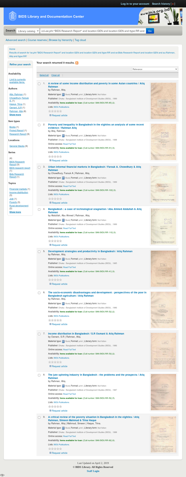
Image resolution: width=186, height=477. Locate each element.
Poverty (13, 202)
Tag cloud (80, 40)
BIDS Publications (61, 107)
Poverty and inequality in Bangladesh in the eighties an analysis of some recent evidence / (96, 126)
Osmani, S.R (15, 107)
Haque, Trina (15, 104)
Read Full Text (69, 144)
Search (10, 30)
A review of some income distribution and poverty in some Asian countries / (96, 85)
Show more (15, 114)
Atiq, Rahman (16, 94)
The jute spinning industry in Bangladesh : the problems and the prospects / (96, 376)
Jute (11, 198)
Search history (161, 3)
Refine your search (20, 64)
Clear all (55, 75)
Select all (44, 75)
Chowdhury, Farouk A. (19, 99)
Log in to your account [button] (135, 3)
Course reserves (37, 40)
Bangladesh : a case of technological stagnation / (94, 210)
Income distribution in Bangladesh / (86, 333)
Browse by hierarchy (60, 40)
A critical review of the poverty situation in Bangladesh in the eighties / (93, 418)
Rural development (18, 205)
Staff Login (93, 471)
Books (12, 126)
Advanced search (16, 40)
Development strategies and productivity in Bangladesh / (90, 251)
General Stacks (17, 145)
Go (150, 31)
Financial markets (18, 188)
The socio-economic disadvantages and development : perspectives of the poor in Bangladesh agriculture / (97, 294)
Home (12, 48)
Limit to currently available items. (17, 81)
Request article (59, 115)
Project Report (16, 130)
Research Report (17, 133)
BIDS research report (19, 167)
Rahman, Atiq (16, 111)
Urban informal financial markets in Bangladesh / (94, 168)
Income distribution (18, 192)
